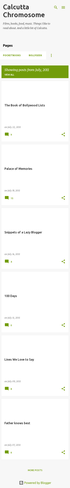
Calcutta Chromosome (24, 10)
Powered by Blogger (37, 482)
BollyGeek (35, 55)
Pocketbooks (12, 55)
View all (9, 74)
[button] (63, 134)
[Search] (56, 7)
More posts (35, 470)
